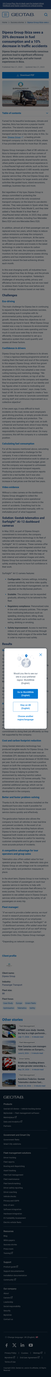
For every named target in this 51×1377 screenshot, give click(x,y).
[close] (40, 654)
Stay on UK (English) (25, 707)
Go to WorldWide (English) (25, 694)
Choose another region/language (25, 718)
